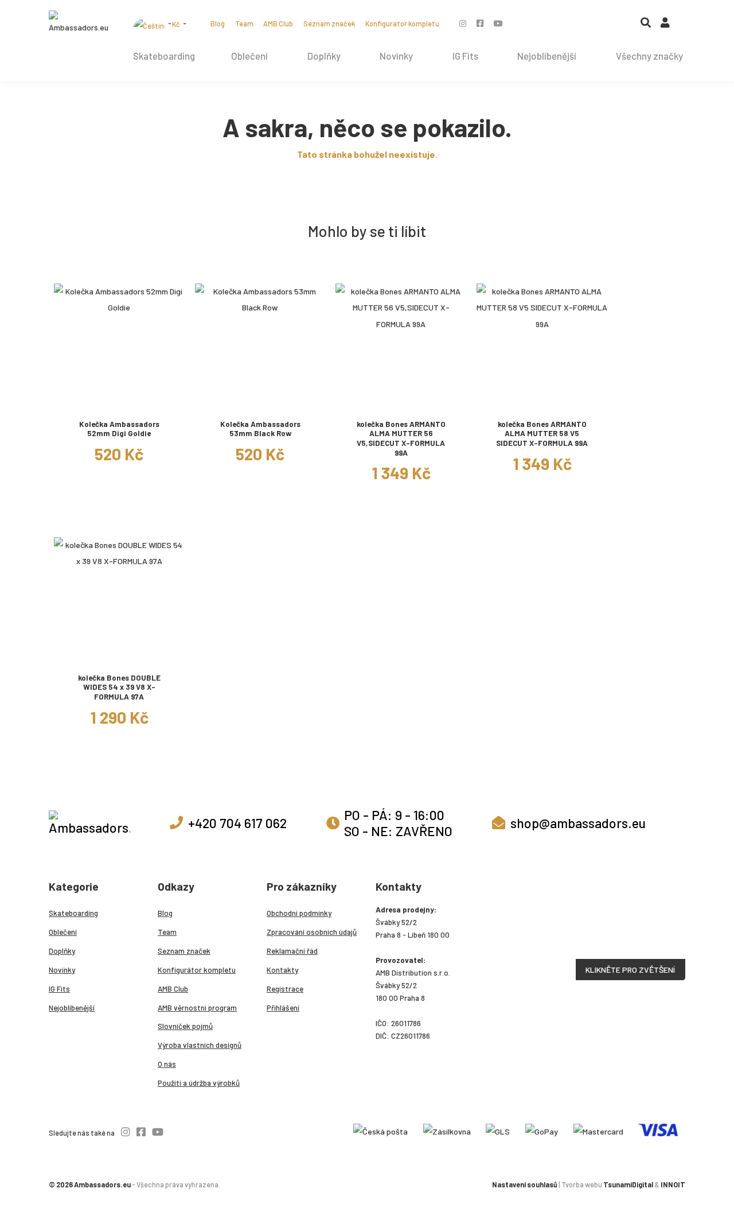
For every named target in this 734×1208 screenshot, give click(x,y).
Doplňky (324, 55)
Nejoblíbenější (546, 55)
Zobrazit (118, 401)
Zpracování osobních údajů (312, 932)
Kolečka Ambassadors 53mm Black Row (260, 429)
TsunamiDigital (628, 1184)
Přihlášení (283, 1007)
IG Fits (465, 55)
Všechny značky (649, 55)
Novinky (396, 55)
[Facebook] (480, 23)
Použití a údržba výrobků (199, 1082)
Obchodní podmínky (299, 913)
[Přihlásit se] (665, 25)
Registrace (285, 988)
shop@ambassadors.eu (578, 823)
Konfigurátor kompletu (402, 24)
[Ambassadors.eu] (79, 23)
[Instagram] (462, 23)
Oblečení (249, 55)
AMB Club (278, 24)
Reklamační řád (292, 950)
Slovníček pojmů (185, 1026)
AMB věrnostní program (197, 1007)
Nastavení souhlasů (524, 1184)
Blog (217, 24)
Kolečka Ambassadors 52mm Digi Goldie (119, 429)
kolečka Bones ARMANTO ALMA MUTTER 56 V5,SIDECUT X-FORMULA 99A (401, 438)
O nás (167, 1064)
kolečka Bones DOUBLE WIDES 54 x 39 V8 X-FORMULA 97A (119, 687)
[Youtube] (498, 23)
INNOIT (673, 1184)
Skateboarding (164, 55)
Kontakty (282, 969)
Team (244, 24)
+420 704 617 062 (237, 823)
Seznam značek (329, 24)
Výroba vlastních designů (199, 1045)
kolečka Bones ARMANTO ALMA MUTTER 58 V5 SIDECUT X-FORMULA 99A (542, 434)
